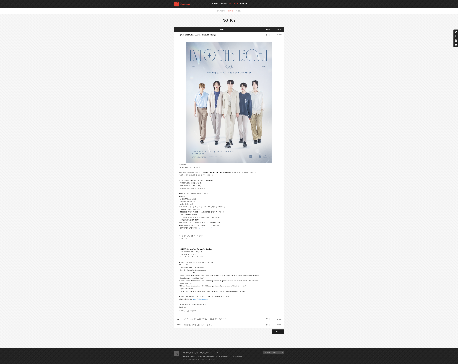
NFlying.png (184, 311)
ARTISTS (224, 4)
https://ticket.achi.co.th (200, 299)
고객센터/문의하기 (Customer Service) (211, 353)
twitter (455, 32)
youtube (455, 40)
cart (455, 45)
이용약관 (196, 353)
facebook (455, 36)
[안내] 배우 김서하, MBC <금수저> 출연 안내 (198, 325)
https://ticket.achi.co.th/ (205, 228)
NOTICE (230, 11)
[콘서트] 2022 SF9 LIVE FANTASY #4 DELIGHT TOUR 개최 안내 (205, 319)
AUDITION (243, 4)
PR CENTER (233, 4)
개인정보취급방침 (188, 353)
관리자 (268, 35)
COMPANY (214, 4)
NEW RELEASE (221, 11)
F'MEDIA (238, 11)
